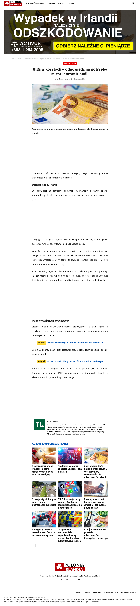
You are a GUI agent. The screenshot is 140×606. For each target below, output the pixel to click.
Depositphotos (95, 602)
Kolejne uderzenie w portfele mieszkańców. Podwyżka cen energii (96, 534)
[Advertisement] (70, 153)
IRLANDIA (51, 3)
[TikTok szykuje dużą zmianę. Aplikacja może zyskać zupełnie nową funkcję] (70, 489)
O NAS (71, 3)
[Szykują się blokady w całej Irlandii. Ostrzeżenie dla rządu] (44, 489)
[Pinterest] (67, 580)
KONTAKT (62, 3)
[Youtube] (79, 580)
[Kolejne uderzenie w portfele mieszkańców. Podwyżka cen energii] (96, 519)
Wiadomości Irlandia (35, 3)
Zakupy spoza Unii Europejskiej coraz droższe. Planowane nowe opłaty (95, 503)
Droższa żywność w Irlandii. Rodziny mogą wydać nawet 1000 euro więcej (42, 470)
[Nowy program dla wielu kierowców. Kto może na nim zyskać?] (44, 519)
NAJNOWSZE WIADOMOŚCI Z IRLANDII (50, 444)
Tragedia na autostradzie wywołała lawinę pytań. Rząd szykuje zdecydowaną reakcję (69, 535)
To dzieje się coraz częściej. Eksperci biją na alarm (70, 469)
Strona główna (17, 59)
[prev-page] (33, 545)
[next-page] (36, 545)
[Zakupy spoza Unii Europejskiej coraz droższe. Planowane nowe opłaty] (96, 489)
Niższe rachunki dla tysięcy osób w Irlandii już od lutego (75, 361)
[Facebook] (61, 580)
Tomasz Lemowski (65, 79)
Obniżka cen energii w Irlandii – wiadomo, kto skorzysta (74, 342)
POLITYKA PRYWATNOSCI (125, 592)
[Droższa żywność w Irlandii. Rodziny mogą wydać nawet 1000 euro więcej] (44, 456)
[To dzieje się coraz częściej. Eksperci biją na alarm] (70, 456)
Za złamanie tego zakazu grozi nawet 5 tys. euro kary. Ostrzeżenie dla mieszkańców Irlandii (95, 472)
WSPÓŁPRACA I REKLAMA (103, 592)
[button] (133, 3)
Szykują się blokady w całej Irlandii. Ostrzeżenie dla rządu (44, 502)
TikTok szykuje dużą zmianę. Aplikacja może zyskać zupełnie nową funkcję (70, 503)
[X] (73, 580)
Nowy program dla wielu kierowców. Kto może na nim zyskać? (43, 532)
